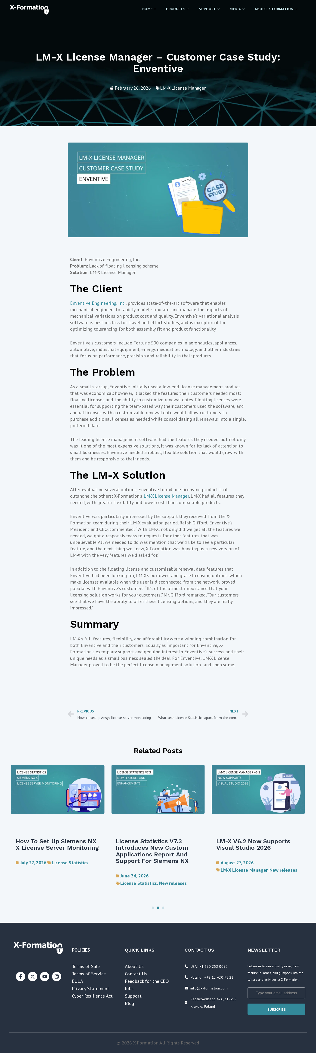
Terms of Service (89, 974)
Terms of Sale (86, 966)
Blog (129, 1003)
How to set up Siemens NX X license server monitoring (57, 844)
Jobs (129, 989)
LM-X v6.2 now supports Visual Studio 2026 (253, 844)
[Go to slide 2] (158, 908)
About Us (134, 966)
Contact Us (136, 974)
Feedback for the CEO (147, 981)
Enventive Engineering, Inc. (98, 303)
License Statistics (70, 863)
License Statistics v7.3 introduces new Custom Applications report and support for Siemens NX (152, 851)
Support (133, 996)
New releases (173, 883)
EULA (77, 981)
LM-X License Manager (183, 88)
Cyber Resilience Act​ (92, 996)
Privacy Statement (90, 989)
